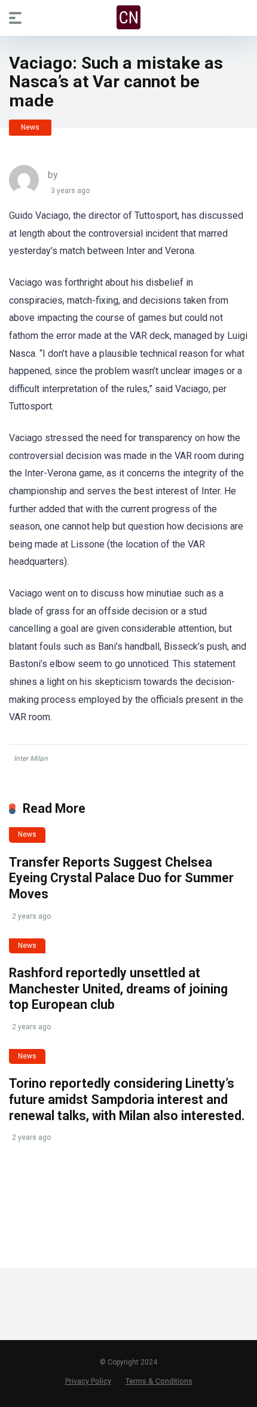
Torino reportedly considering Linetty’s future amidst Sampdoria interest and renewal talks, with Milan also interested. (126, 1099)
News (30, 127)
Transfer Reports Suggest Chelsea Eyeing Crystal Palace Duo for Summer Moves (121, 878)
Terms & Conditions (159, 1381)
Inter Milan (31, 758)
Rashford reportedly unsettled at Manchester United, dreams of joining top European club (118, 988)
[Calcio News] (128, 17)
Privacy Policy (88, 1381)
